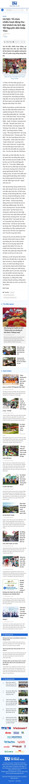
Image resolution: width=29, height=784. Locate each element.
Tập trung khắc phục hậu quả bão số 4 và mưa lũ (14, 649)
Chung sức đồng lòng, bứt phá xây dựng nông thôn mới (11, 692)
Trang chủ (11, 780)
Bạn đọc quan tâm (9, 679)
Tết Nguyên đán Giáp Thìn (10, 297)
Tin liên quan (8, 304)
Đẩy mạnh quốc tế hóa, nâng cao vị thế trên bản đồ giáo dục (11, 684)
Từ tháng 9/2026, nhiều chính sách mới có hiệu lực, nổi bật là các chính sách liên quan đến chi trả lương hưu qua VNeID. (14, 643)
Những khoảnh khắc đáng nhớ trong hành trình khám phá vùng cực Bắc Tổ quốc (11, 720)
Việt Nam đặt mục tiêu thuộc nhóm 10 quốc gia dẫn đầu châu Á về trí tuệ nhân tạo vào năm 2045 (14, 662)
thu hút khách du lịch (9, 295)
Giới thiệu (18, 780)
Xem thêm (7, 371)
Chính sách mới (9, 634)
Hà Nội (5, 36)
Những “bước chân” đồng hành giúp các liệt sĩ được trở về (11, 710)
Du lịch (4, 16)
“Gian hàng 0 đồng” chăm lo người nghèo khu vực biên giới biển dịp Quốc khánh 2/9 (11, 702)
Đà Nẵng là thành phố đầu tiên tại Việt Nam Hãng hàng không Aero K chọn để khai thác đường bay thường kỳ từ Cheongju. (14, 393)
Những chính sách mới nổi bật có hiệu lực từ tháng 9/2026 (14, 638)
